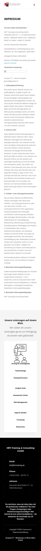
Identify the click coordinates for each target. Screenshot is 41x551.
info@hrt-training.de (17, 465)
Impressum (27, 529)
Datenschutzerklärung (20, 532)
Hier (32, 512)
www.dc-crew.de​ (10, 63)
